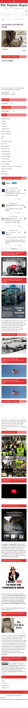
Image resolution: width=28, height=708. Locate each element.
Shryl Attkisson (5, 146)
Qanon (3, 136)
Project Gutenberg (6, 133)
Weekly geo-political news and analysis (11, 166)
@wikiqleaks (14, 218)
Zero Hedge (4, 174)
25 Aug (19, 232)
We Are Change (5, 164)
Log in (2, 680)
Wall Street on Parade (6, 161)
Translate (13, 94)
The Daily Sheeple (6, 153)
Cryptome (4, 123)
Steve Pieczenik (5, 148)
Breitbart (3, 121)
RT (2, 138)
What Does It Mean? (6, 168)
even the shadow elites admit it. (15, 595)
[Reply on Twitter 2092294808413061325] (6, 245)
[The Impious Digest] (14, 8)
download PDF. (12, 544)
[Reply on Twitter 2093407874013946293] (6, 199)
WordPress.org (5, 687)
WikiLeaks (8, 218)
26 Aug (7, 206)
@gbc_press (13, 190)
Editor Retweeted (14, 188)
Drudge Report (5, 128)
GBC (7, 190)
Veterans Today (5, 159)
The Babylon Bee (5, 151)
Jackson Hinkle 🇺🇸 (10, 205)
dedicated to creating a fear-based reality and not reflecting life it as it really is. (13, 603)
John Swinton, (10, 652)
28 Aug (19, 190)
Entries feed (4, 683)
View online (4, 544)
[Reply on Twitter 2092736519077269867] (6, 226)
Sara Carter (4, 143)
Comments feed (5, 685)
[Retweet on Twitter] (9, 188)
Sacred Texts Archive (6, 141)
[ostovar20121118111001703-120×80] (14, 46)
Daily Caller (4, 126)
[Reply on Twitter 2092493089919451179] (6, 213)
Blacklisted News (5, 118)
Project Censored (5, 131)
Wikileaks (3, 171)
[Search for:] (14, 14)
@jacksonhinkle (21, 205)
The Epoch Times (5, 156)
